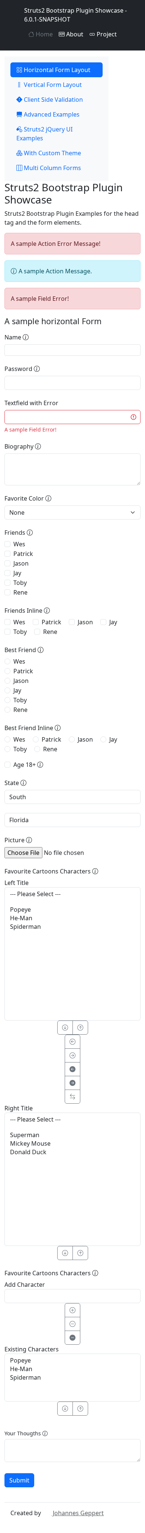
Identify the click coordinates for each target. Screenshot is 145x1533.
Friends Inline (24, 610)
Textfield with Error (31, 403)
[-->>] (72, 1083)
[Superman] (72, 1135)
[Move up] (80, 1409)
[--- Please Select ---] (72, 894)
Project (106, 34)
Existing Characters (31, 1349)
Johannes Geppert (77, 1513)
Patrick (23, 554)
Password (19, 369)
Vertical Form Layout (52, 85)
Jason (21, 563)
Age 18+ (25, 765)
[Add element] (72, 1310)
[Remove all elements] (72, 1338)
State (12, 783)
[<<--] (72, 1069)
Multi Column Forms (51, 168)
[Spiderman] (72, 926)
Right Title (18, 1108)
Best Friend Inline (29, 728)
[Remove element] (72, 1324)
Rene (20, 592)
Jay (17, 573)
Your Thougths (23, 1433)
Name (13, 337)
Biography (19, 446)
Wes (19, 544)
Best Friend (21, 650)
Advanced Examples (51, 114)
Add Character (24, 1284)
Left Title (16, 883)
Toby (20, 583)
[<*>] (72, 1097)
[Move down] (65, 1409)
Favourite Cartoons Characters (48, 871)
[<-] (72, 1042)
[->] (72, 1055)
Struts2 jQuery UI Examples (44, 133)
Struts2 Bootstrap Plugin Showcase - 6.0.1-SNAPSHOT (75, 14)
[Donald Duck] (72, 1152)
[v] (65, 1028)
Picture (15, 840)
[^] (80, 1028)
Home (43, 34)
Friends (15, 532)
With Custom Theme (51, 153)
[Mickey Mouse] (72, 1143)
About (74, 34)
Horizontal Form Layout (56, 70)
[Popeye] (72, 909)
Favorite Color (24, 498)
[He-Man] (72, 918)
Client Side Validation (52, 99)
